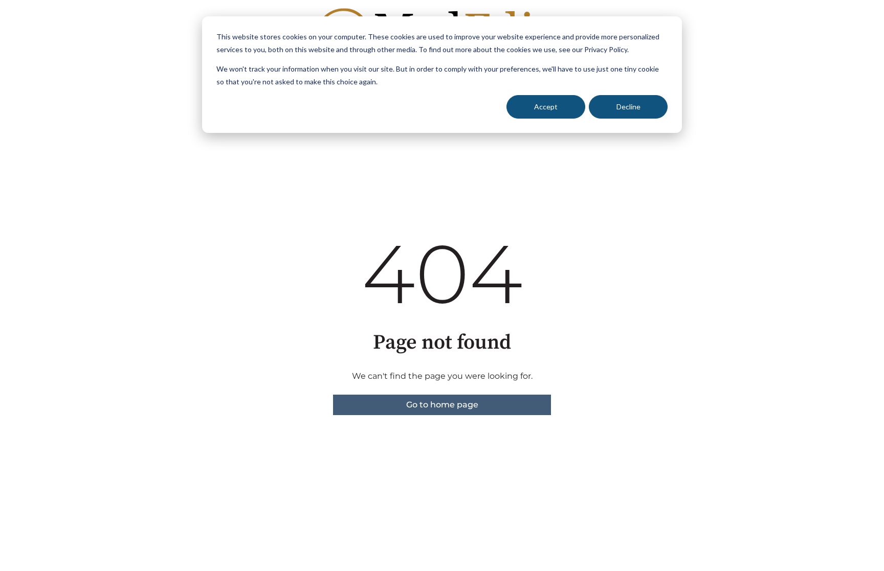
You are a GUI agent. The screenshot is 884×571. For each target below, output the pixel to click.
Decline (628, 106)
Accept (546, 106)
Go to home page (442, 404)
